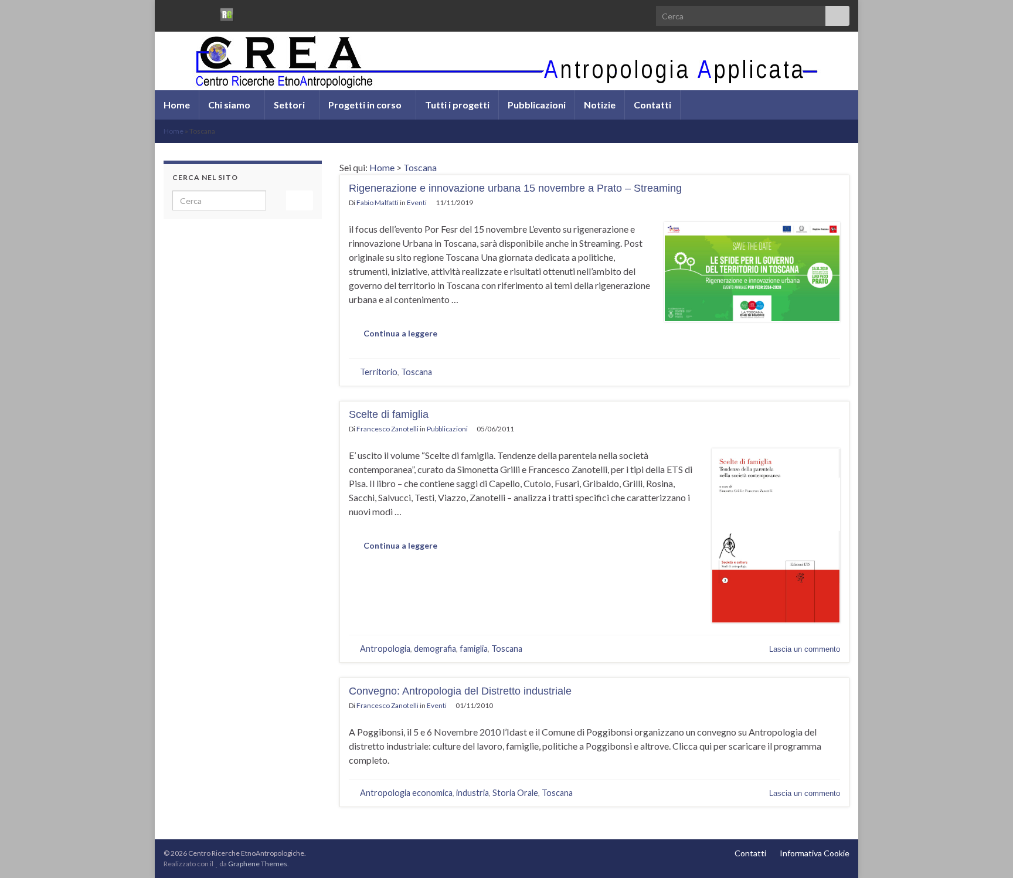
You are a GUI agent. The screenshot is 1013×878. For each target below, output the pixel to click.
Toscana (420, 167)
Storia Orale (515, 793)
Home (177, 104)
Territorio (378, 372)
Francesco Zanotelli (387, 428)
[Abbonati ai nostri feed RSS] (169, 12)
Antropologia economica (406, 793)
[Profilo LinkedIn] (206, 12)
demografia (435, 649)
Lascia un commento (804, 649)
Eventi (417, 202)
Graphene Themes (257, 863)
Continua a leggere (400, 333)
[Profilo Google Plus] (247, 12)
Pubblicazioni (537, 104)
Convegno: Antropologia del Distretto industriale (460, 691)
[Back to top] (986, 851)
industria (472, 793)
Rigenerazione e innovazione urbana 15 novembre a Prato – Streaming (515, 188)
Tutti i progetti (457, 104)
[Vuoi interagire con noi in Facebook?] (187, 12)
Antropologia (385, 649)
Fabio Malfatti (377, 202)
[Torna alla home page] (506, 61)
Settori (290, 104)
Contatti (652, 104)
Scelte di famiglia (389, 414)
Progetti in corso (365, 104)
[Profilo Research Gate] (227, 12)
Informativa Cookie (814, 853)
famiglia (474, 649)
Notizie (600, 104)
